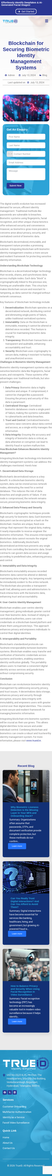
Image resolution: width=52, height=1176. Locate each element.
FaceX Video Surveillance (16, 1122)
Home (6, 1137)
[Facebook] (5, 1092)
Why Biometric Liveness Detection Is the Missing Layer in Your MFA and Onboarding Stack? (24, 811)
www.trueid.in (33, 740)
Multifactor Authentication (17, 1112)
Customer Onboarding (14, 1106)
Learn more (17, 846)
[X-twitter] (10, 1092)
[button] (46, 21)
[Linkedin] (15, 1092)
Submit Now (15, 185)
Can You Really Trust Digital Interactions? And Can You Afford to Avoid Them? (25, 902)
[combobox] (10, 154)
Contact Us (9, 1148)
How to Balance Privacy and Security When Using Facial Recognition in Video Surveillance (25, 990)
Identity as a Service (14, 1117)
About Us (8, 1142)
